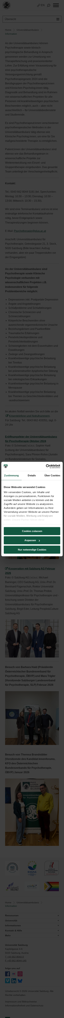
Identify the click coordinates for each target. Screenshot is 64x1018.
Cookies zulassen (32, 531)
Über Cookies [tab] (52, 475)
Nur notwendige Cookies (32, 549)
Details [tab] (32, 475)
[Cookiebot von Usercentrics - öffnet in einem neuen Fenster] (46, 466)
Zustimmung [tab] (11, 475)
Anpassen (30, 540)
